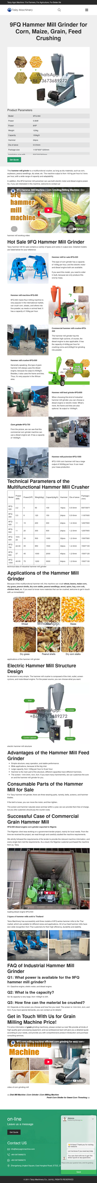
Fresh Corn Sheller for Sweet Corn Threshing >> (68, 1097)
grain (29, 1027)
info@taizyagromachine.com (23, 1149)
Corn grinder (16, 424)
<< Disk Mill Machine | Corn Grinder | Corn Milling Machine (33, 1094)
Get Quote (14, 159)
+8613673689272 (18, 1154)
